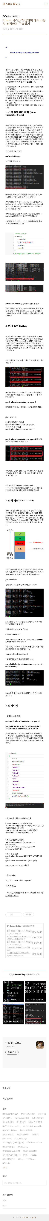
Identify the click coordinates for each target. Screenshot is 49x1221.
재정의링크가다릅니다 (12, 1155)
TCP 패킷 (22, 1122)
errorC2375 (9, 1122)
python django (10, 1130)
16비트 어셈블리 (36, 1122)
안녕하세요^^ (10, 1046)
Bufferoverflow (35, 1143)
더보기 (5, 1168)
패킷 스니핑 (23, 1147)
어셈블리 (36, 1134)
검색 (43, 1183)
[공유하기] (15, 915)
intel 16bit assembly (33, 1126)
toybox (42, 1114)
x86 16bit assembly (12, 1126)
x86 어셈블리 (38, 1118)
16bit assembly (30, 1151)
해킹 (25, 1155)
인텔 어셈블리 (9, 1134)
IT (7, 926)
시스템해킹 (8, 1118)
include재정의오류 (11, 1114)
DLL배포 (7, 1163)
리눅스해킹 (8, 1138)
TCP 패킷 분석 (9, 1147)
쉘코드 (34, 1155)
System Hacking (15, 926)
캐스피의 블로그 (11, 4)
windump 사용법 (22, 1118)
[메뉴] (45, 4)
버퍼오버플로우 (26, 1130)
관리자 (34, 1217)
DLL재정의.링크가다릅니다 (14, 1143)
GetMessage (21, 1138)
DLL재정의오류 (9, 1159)
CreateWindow (28, 1114)
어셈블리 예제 (23, 1134)
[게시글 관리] (19, 915)
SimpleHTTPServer (27, 1159)
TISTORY (25, 1217)
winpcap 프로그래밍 (12, 1151)
